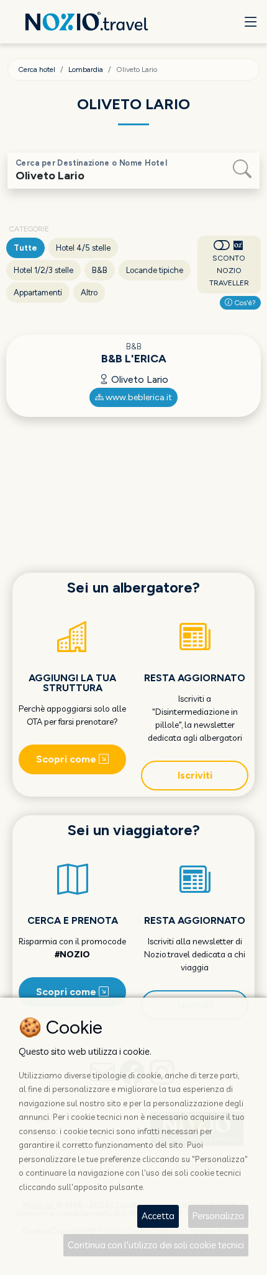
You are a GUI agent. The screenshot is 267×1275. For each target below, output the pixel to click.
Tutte (25, 248)
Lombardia (85, 69)
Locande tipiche (154, 270)
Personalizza (218, 1216)
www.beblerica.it (138, 397)
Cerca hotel (36, 69)
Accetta (158, 1216)
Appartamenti (38, 292)
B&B (99, 270)
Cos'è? (244, 302)
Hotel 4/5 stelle (83, 248)
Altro (89, 292)
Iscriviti (195, 775)
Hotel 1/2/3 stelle (43, 270)
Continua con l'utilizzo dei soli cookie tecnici (156, 1245)
